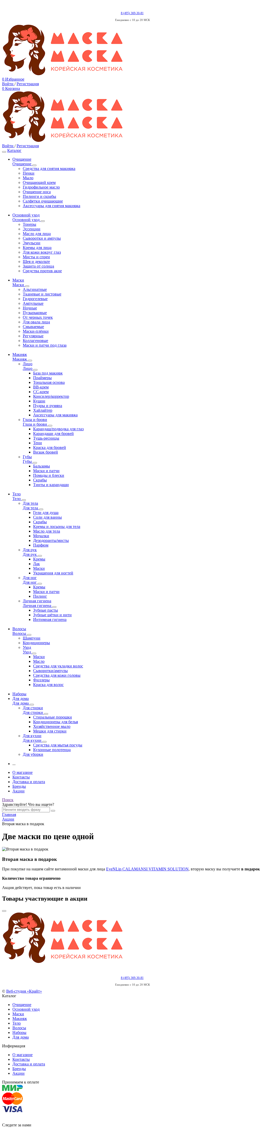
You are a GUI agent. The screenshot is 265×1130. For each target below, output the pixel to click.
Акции (18, 791)
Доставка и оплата (28, 782)
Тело (16, 1023)
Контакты (21, 777)
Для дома (20, 1037)
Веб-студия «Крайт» (24, 991)
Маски (18, 1014)
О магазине (22, 772)
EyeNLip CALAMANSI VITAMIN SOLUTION (147, 869)
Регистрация (28, 84)
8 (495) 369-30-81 (132, 13)
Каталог (14, 150)
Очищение (21, 1004)
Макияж (19, 1018)
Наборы (19, 1032)
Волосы (19, 1028)
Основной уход (26, 1009)
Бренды (19, 786)
